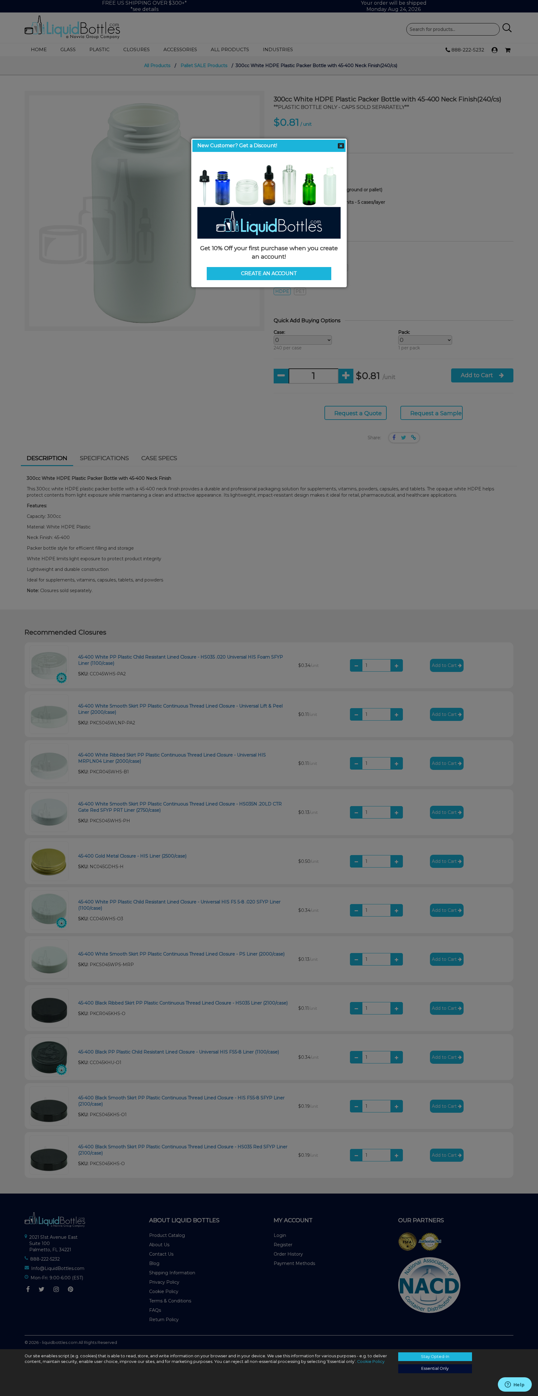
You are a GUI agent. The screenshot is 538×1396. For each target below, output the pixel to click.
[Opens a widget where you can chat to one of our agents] (515, 1385)
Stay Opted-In (435, 1356)
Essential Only (435, 1368)
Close (341, 146)
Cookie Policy (371, 1361)
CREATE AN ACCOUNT (269, 273)
